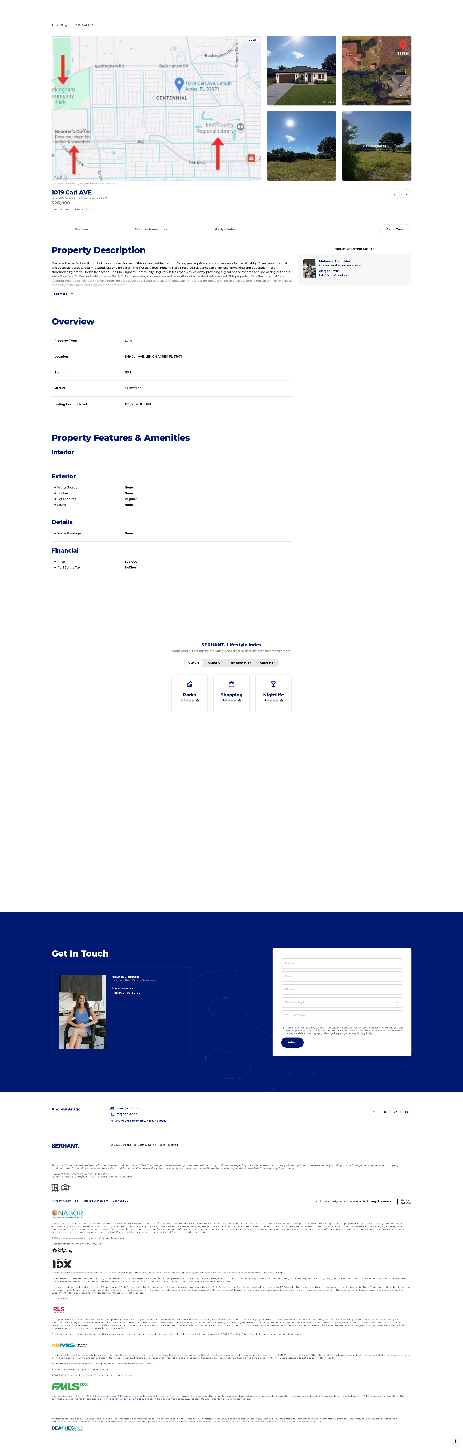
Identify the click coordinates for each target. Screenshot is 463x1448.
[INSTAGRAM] (374, 1112)
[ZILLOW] (406, 1112)
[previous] (395, 194)
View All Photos (374, 146)
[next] (406, 194)
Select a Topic (295, 1002)
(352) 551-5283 (123, 988)
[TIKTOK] (395, 1112)
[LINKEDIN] (385, 1112)
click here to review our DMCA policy (122, 1398)
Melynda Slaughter (125, 977)
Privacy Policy (365, 1033)
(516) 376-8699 (126, 1114)
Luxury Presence (379, 1201)
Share (79, 209)
